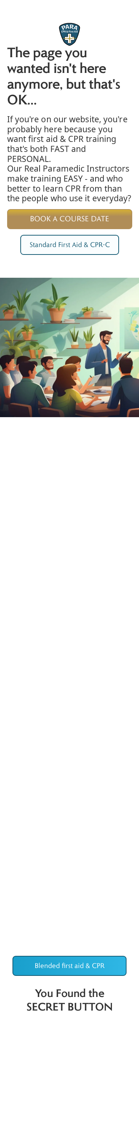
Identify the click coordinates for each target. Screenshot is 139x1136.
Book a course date (69, 219)
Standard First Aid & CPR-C (70, 244)
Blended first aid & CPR (69, 965)
